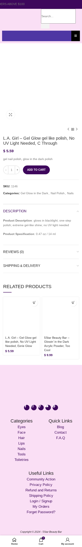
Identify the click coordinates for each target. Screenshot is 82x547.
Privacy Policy (41, 485)
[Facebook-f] (26, 407)
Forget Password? (41, 512)
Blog (60, 427)
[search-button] (45, 26)
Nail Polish (58, 193)
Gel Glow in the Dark (34, 193)
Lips (21, 443)
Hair (21, 438)
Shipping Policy (41, 496)
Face (21, 432)
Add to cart (36, 169)
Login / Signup (41, 501)
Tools (21, 454)
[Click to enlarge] (10, 114)
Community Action (41, 479)
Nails (70, 193)
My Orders (41, 507)
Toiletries (22, 460)
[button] (34, 302)
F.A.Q (60, 438)
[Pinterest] (55, 407)
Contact (60, 432)
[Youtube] (48, 407)
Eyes (22, 427)
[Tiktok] (41, 407)
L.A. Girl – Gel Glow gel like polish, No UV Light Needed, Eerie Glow (20, 342)
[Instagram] (34, 407)
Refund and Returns (41, 490)
